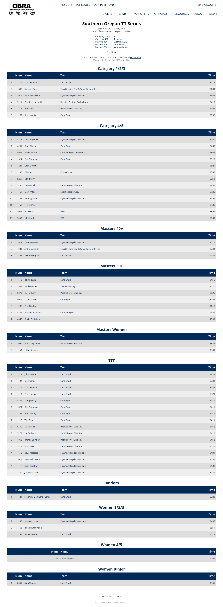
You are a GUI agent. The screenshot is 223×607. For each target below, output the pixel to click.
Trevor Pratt (30, 204)
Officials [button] (161, 13)
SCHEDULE (83, 5)
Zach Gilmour (30, 165)
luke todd (29, 218)
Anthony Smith (31, 248)
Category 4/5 (101, 39)
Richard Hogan (31, 255)
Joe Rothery (30, 292)
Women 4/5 (119, 44)
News (213, 13)
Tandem (118, 39)
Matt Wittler (30, 191)
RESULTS (66, 5)
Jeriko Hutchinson (33, 527)
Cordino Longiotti (33, 102)
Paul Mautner (31, 286)
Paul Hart (29, 211)
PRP (62, 218)
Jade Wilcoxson (31, 472)
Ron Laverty (30, 115)
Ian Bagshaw (30, 198)
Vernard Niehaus (32, 312)
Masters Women (103, 46)
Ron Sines (29, 108)
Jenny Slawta (30, 534)
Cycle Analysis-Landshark (72, 152)
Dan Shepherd (31, 159)
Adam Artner (30, 152)
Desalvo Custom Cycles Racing (75, 102)
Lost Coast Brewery (69, 191)
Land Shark (65, 82)
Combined (111, 52)
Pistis (62, 211)
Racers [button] (107, 13)
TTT (115, 36)
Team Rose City (67, 286)
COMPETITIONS (104, 5)
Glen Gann (29, 380)
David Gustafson (32, 319)
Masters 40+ (101, 41)
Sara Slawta (30, 582)
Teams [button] (122, 13)
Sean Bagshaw (31, 139)
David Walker (30, 299)
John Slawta (30, 279)
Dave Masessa (31, 242)
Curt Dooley (30, 305)
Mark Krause (30, 82)
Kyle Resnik (29, 185)
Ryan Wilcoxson (32, 95)
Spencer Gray (30, 88)
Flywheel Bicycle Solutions (73, 95)
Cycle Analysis (67, 312)
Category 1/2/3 (102, 36)
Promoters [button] (141, 13)
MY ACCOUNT (206, 5)
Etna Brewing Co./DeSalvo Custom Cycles (80, 88)
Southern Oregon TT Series (111, 23)
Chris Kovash (30, 393)
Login (118, 596)
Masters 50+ (101, 44)
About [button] (199, 13)
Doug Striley (30, 146)
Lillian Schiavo (31, 349)
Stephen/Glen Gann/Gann (37, 496)
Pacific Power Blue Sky (71, 108)
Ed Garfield (135, 57)
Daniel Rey (29, 178)
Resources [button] (181, 13)
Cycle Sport (65, 115)
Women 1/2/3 (120, 41)
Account (107, 596)
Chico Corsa (66, 172)
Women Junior (121, 46)
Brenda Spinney (32, 343)
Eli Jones (28, 172)
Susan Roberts (67, 558)
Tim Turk (28, 420)
